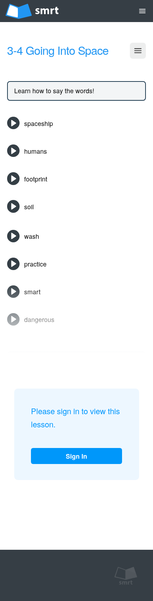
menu (142, 11)
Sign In (76, 456)
